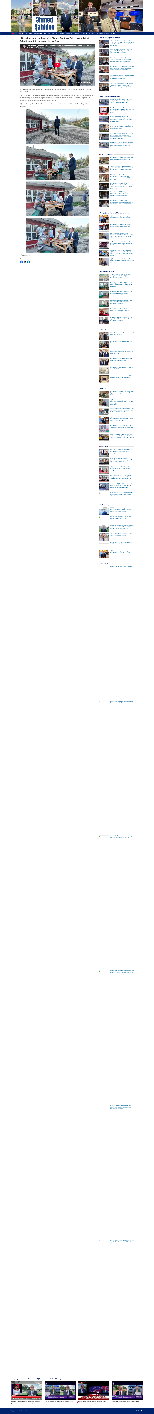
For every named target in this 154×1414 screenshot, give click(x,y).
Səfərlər (76, 33)
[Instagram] (136, 1411)
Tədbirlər (69, 33)
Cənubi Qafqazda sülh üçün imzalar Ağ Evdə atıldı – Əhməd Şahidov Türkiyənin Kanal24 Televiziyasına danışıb (92, 1402)
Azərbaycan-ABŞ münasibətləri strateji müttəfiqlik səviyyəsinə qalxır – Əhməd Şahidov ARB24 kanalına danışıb (25, 1402)
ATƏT (49, 33)
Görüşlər (84, 33)
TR (15, 33)
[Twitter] (138, 1411)
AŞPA (53, 33)
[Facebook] (134, 1411)
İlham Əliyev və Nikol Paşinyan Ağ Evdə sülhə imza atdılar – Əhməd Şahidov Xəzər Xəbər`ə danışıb (126, 1402)
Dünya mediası (60, 33)
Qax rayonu (99, 33)
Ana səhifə (28, 33)
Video (108, 33)
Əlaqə (113, 33)
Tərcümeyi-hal (38, 33)
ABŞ (45, 33)
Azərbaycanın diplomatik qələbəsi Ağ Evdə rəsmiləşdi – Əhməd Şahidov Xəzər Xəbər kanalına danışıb (59, 1402)
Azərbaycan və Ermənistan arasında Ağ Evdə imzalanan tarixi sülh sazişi (36, 1379)
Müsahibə (91, 33)
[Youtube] (141, 1411)
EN (22, 33)
